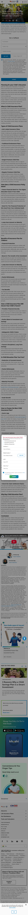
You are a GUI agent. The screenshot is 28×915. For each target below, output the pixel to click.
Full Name (5, 446)
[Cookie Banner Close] (26, 904)
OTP (4, 459)
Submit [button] (14, 476)
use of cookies (12, 907)
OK (14, 912)
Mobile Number (7, 453)
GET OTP (21, 455)
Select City (5, 465)
